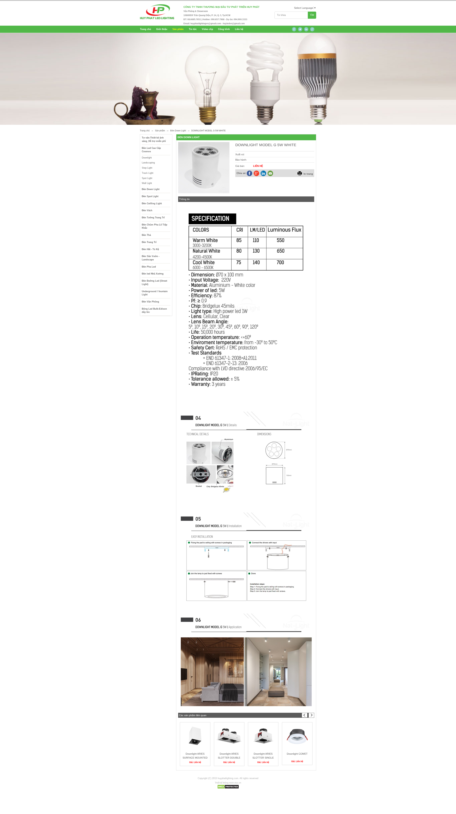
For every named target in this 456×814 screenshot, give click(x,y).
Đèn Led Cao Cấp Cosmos (151, 150)
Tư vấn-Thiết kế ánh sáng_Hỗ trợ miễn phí (154, 139)
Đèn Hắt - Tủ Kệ (150, 249)
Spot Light (147, 178)
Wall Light (147, 183)
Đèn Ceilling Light (152, 203)
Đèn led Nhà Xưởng (153, 273)
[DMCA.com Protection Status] (228, 788)
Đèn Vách (147, 210)
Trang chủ (145, 29)
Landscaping (148, 162)
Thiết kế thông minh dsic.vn (228, 783)
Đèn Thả (146, 235)
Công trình (224, 29)
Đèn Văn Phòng (150, 301)
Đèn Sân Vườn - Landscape (150, 258)
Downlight (147, 157)
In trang (308, 173)
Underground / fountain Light (155, 293)
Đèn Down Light (178, 131)
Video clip (207, 29)
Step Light (147, 167)
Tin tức (193, 29)
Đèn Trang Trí (149, 242)
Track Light (147, 173)
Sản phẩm (160, 131)
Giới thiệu (161, 29)
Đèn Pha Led (149, 266)
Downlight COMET (297, 753)
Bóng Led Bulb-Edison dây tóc (154, 310)
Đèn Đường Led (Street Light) (154, 282)
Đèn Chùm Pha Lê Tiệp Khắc (154, 226)
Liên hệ (239, 29)
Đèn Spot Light (150, 196)
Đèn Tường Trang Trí (153, 217)
